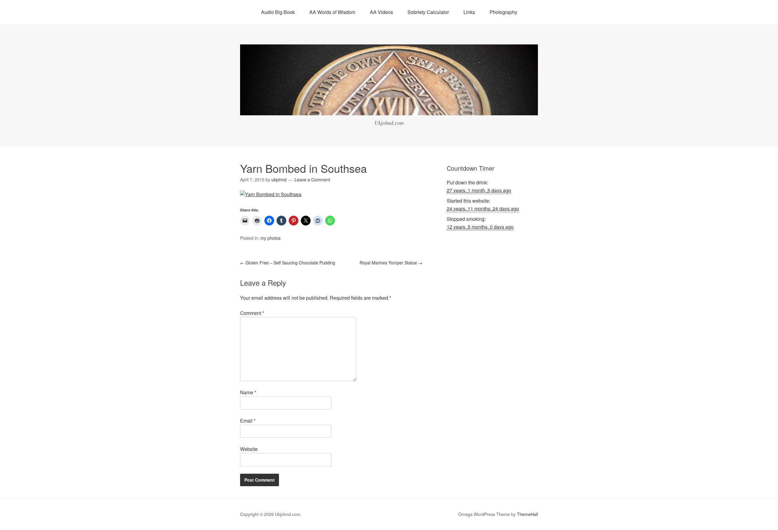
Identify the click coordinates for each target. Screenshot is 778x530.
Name (248, 392)
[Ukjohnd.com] (389, 110)
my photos (270, 238)
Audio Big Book (278, 12)
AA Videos (381, 12)
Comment (252, 312)
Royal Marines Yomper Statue (391, 263)
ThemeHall (527, 514)
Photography (503, 12)
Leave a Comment (312, 179)
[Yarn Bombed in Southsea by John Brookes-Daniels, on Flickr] (270, 194)
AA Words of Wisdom (332, 12)
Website (249, 448)
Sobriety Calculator (428, 12)
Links (469, 12)
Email (248, 420)
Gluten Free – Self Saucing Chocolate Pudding (287, 263)
